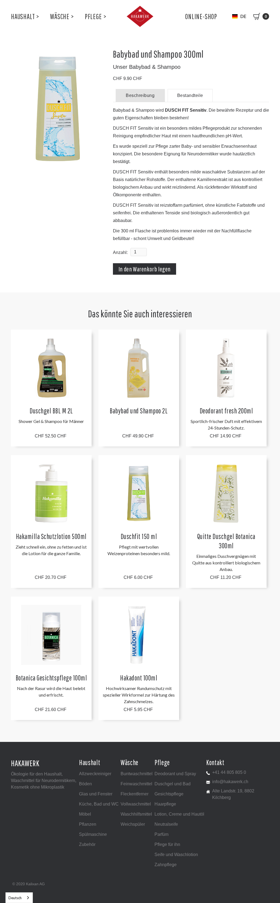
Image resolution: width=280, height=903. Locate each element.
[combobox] (19, 897)
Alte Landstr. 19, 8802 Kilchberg (233, 794)
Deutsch (15, 898)
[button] (25, 16)
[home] (140, 16)
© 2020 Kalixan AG (28, 884)
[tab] (140, 95)
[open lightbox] (57, 109)
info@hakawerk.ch (230, 781)
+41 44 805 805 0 (229, 772)
